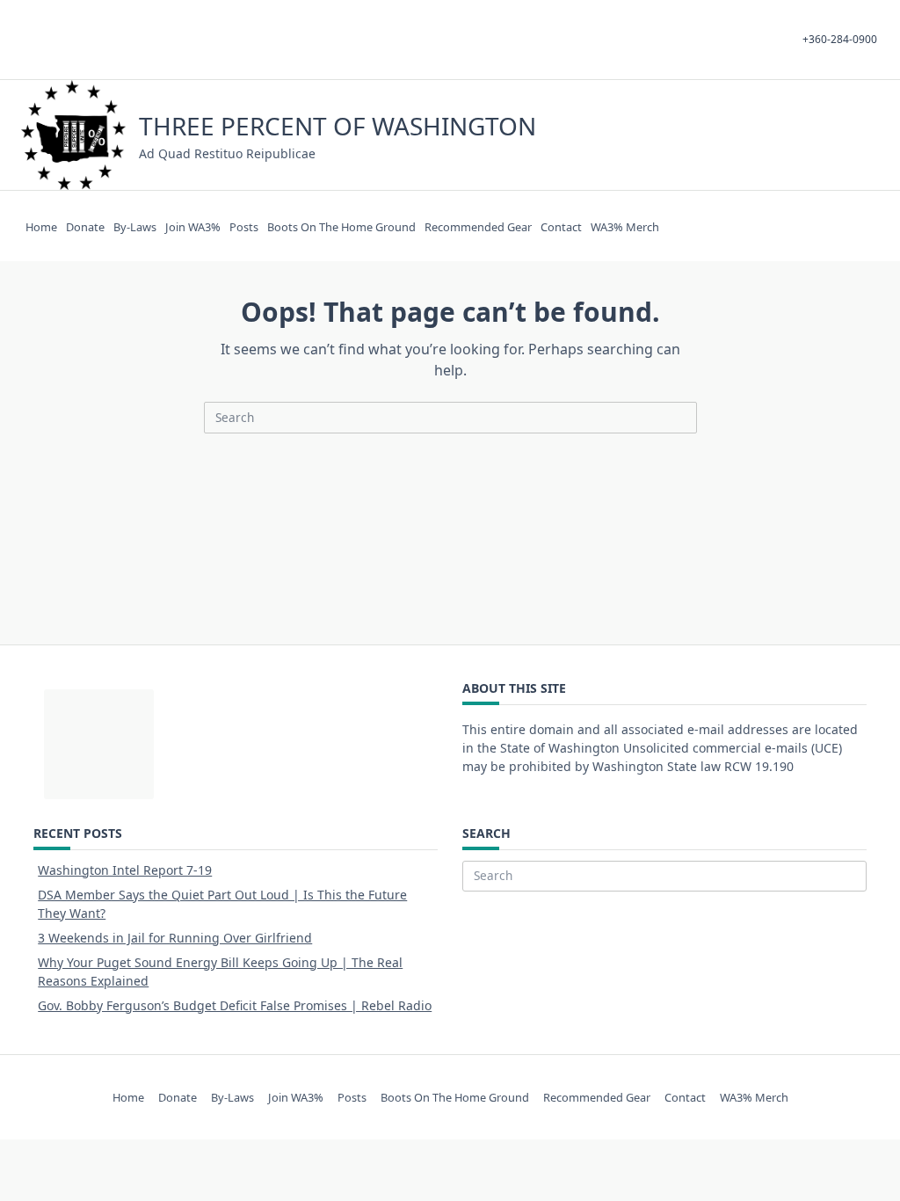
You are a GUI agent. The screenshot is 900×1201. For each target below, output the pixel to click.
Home (41, 227)
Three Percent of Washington (337, 125)
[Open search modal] (848, 135)
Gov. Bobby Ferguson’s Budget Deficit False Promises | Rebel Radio (235, 1005)
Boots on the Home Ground (341, 227)
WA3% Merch (625, 227)
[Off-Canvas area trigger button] (871, 135)
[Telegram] (807, 135)
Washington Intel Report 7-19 (125, 870)
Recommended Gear (478, 227)
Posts (243, 227)
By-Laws (134, 227)
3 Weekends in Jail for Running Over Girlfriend (175, 937)
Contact (561, 227)
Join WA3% (193, 227)
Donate (85, 227)
